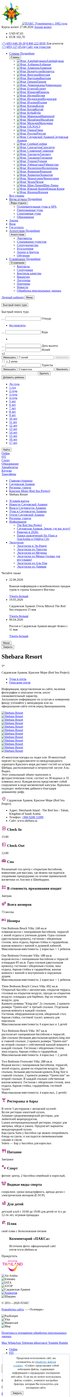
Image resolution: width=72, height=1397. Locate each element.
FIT (4, 456)
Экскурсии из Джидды (32, 549)
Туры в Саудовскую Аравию (28, 511)
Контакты (23, 266)
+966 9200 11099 (32, 817)
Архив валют (43, 27)
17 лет (13, 442)
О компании (17, 259)
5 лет (12, 401)
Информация (17, 521)
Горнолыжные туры (30, 210)
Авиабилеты (10, 467)
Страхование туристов (31, 241)
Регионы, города (20, 518)
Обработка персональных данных (39, 290)
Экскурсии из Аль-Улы (32, 563)
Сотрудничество (27, 245)
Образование (25, 217)
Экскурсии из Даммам (31, 566)
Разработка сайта (13, 1309)
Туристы (47, 365)
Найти (6, 449)
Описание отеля (19, 682)
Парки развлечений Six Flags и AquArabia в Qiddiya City (37, 537)
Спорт (6, 460)
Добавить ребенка (13, 377)
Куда (45, 332)
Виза (12, 223)
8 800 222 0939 (36, 43)
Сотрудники (25, 270)
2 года (13, 391)
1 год (12, 387)
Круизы (7, 470)
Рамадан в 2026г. (28, 532)
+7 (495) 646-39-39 (14, 43)
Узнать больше (18, 596)
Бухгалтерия (25, 248)
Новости (22, 287)
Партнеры (23, 283)
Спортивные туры (29, 213)
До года (14, 384)
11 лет (13, 422)
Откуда (46, 318)
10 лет (13, 418)
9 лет (12, 415)
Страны (14, 53)
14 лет (13, 432)
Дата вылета (50, 345)
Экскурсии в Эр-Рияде (32, 545)
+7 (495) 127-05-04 (14, 47)
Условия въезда (19, 501)
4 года (13, 398)
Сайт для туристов (38, 47)
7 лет (12, 408)
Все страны (16, 195)
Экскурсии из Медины (32, 552)
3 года (13, 394)
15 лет (13, 436)
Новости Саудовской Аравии (28, 504)
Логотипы (23, 280)
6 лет (12, 404)
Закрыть (17, 1393)
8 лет (12, 411)
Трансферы (9, 474)
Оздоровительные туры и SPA (37, 206)
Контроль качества (29, 273)
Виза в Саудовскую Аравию (27, 507)
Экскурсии (16, 542)
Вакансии (23, 276)
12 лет (13, 425)
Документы (24, 238)
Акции (13, 220)
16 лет (13, 439)
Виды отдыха (18, 199)
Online (6, 453)
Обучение (23, 255)
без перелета (17, 325)
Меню (6, 643)
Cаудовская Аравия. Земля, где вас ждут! (43, 528)
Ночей (46, 349)
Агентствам (17, 230)
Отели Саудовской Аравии (26, 514)
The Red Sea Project (29, 525)
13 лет (13, 429)
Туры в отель (17, 679)
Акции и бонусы (28, 252)
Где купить (16, 227)
